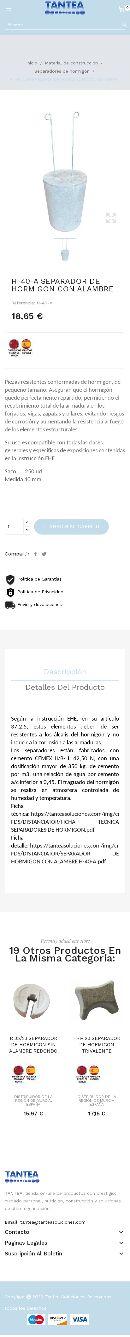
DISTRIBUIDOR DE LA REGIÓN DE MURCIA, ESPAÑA (33, 1100)
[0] (121, 8)
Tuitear (45, 554)
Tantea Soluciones (64, 1296)
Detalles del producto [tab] (65, 687)
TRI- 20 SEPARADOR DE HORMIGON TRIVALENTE (96, 1044)
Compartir (36, 554)
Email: (12, 1222)
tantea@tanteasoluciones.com (53, 1222)
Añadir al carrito (74, 526)
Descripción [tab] (65, 672)
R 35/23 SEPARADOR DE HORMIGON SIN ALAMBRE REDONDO (33, 1044)
